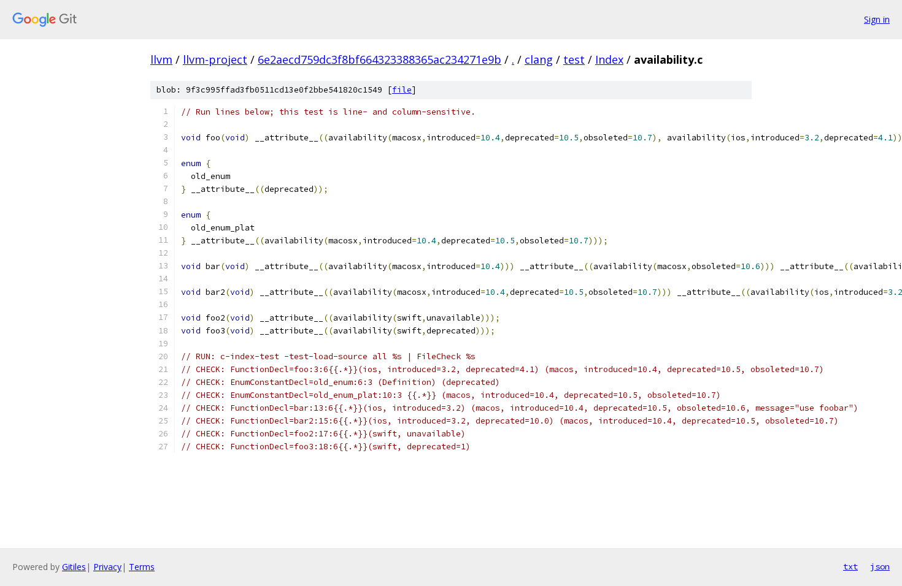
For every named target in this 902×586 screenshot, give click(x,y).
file (402, 90)
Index (609, 59)
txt (850, 566)
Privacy (107, 567)
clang (539, 59)
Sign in (877, 19)
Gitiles (74, 567)
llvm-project (215, 59)
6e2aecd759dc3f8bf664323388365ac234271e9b (379, 59)
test (574, 59)
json (880, 566)
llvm (161, 59)
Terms (142, 567)
